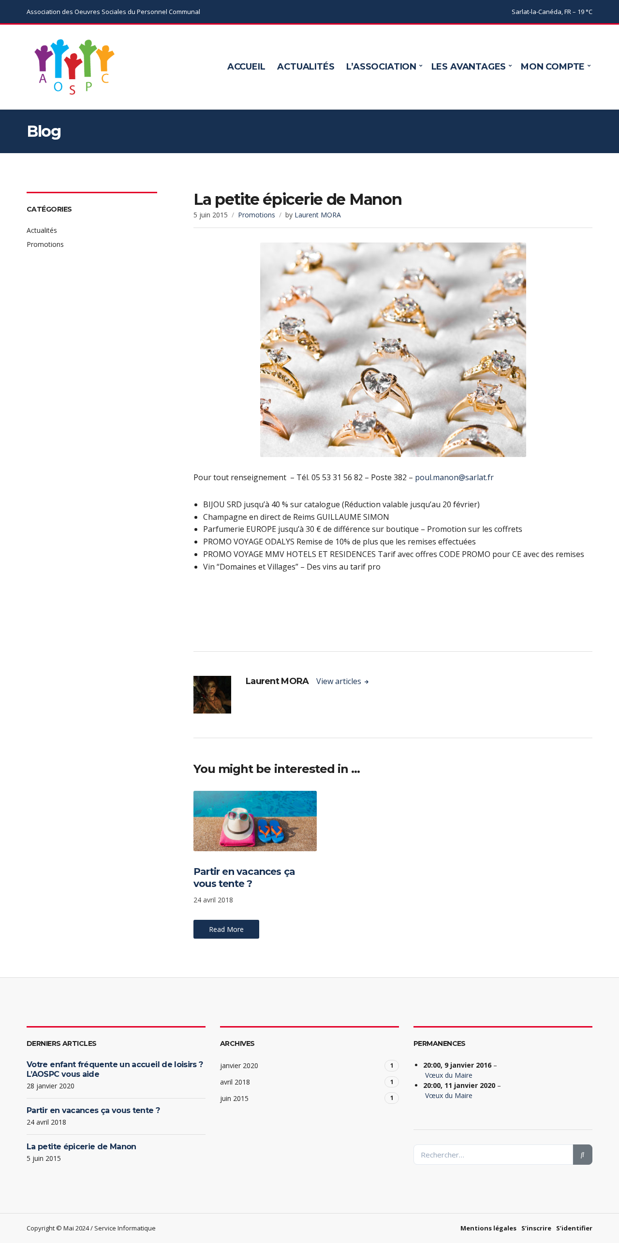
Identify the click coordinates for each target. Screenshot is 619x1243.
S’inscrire (536, 1228)
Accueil (246, 66)
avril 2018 (235, 1081)
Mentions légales (488, 1228)
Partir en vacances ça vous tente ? (244, 877)
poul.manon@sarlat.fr (454, 477)
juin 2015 (234, 1098)
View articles (339, 681)
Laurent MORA (318, 214)
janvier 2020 (239, 1065)
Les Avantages (468, 66)
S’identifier (574, 1228)
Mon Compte (553, 66)
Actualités (305, 66)
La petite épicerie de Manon (81, 1146)
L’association (381, 66)
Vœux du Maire (448, 1075)
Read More (226, 929)
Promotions (256, 214)
